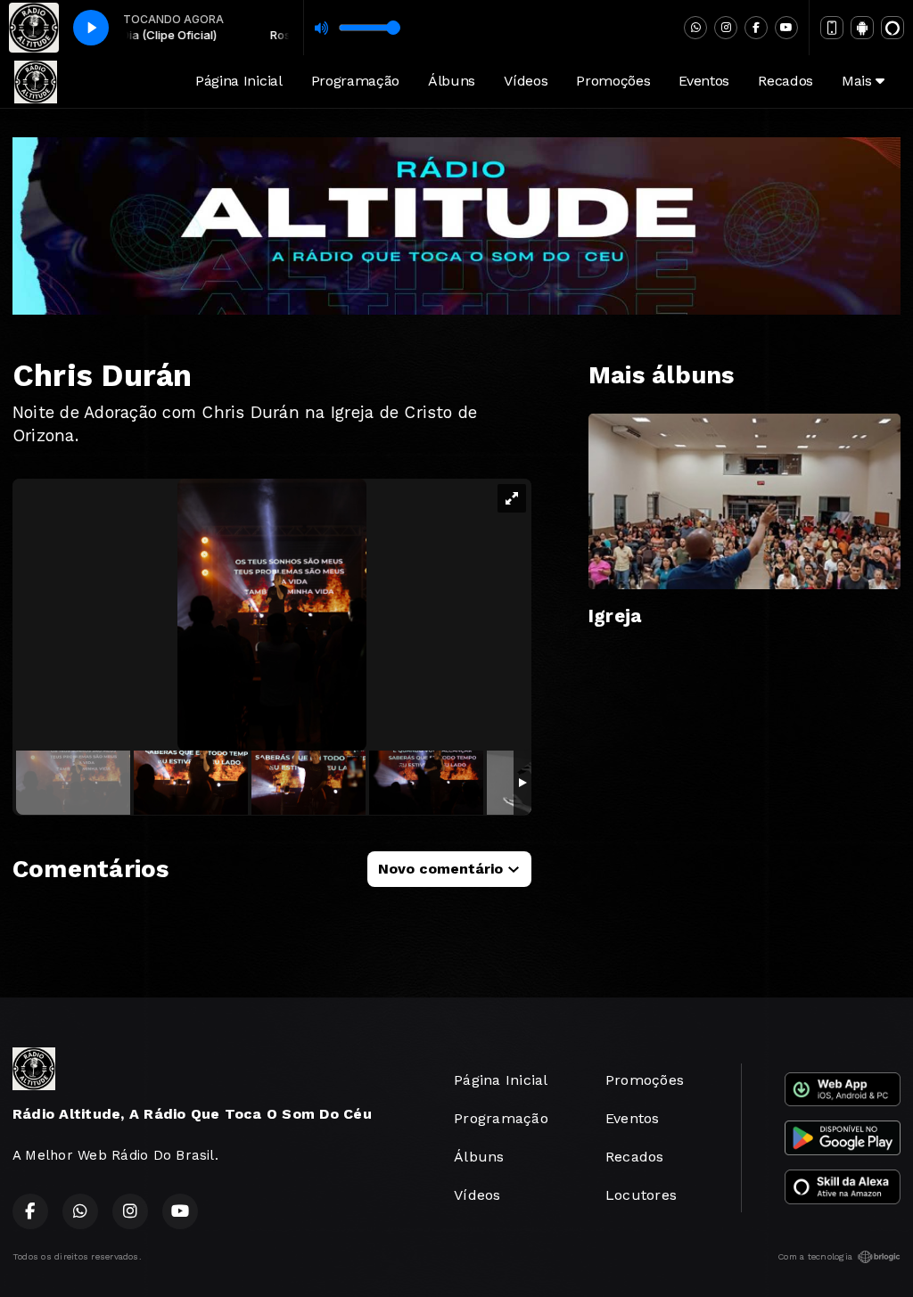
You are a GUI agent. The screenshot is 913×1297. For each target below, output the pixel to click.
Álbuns (451, 80)
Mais (859, 80)
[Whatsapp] (695, 27)
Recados (785, 80)
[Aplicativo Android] (862, 27)
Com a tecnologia (814, 1256)
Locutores (641, 1194)
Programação (355, 80)
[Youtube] (786, 27)
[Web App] (831, 27)
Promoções (613, 80)
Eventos (704, 80)
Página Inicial (239, 80)
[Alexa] (892, 27)
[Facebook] (756, 27)
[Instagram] (725, 27)
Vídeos (525, 80)
